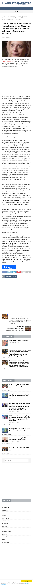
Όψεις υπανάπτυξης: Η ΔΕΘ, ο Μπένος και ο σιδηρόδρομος (18, 438)
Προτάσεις (4, 534)
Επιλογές (4, 515)
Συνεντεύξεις (5, 542)
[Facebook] (15, 11)
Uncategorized (5, 507)
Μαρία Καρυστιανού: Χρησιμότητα (19, 340)
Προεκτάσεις (5, 529)
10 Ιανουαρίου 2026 (7, 37)
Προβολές (4, 526)
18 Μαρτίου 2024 (6, 357)
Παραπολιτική (5, 520)
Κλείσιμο (26, 581)
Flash (3, 505)
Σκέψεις (4, 539)
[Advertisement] (16, 81)
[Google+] (17, 11)
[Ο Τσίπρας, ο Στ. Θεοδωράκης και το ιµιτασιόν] (5, 449)
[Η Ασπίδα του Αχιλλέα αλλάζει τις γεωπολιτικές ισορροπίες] (5, 430)
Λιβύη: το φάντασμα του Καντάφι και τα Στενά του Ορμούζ (19, 385)
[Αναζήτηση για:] (16, 460)
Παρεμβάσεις (5, 523)
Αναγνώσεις (5, 510)
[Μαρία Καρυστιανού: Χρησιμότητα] (5, 343)
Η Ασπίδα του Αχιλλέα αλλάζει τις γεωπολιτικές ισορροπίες (19, 429)
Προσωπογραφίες (6, 531)
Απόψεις (4, 513)
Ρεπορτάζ (4, 536)
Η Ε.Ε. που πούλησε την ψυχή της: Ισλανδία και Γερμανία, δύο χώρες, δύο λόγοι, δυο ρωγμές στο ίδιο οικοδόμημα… (19, 418)
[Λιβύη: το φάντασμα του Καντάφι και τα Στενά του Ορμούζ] (5, 386)
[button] (31, 8)
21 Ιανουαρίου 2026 (14, 342)
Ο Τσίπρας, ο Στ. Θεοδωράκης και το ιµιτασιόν (20, 448)
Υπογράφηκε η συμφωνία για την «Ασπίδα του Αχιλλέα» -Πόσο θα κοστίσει (19, 395)
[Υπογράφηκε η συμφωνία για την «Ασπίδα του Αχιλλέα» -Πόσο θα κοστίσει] (5, 395)
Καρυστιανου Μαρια (11, 276)
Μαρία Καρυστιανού (8, 61)
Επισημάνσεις (5, 518)
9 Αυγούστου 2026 (6, 369)
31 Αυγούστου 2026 (14, 387)
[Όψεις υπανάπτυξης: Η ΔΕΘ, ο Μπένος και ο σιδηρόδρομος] (5, 439)
